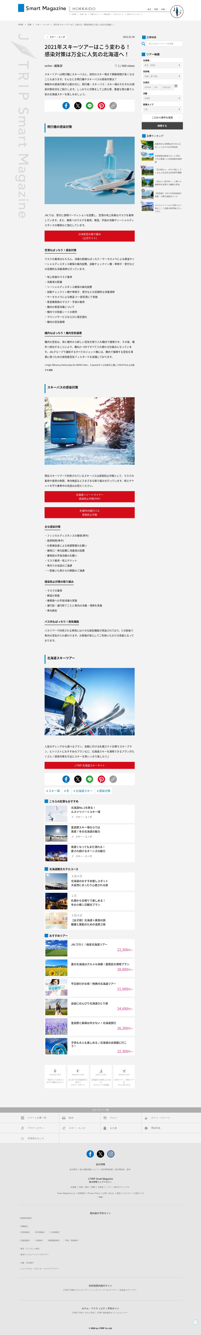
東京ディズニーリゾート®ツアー (34, 1254)
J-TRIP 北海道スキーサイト (89, 765)
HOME (74, 14)
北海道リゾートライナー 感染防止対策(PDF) (89, 496)
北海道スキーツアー (128, 1290)
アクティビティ (36, 1128)
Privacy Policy (94, 1193)
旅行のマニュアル (133, 14)
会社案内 (73, 1169)
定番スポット (95, 14)
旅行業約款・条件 (123, 1169)
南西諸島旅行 (54, 1240)
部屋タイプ (148, 104)
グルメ (113, 1117)
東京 (149, 9)
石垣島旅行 (25, 1232)
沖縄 (163, 9)
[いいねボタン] (195, 1322)
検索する (162, 125)
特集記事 (107, 14)
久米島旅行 (55, 1232)
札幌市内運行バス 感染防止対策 (90, 512)
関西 (156, 9)
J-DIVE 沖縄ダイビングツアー (76, 1290)
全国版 (73, 1187)
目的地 (146, 71)
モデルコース (118, 14)
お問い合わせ (108, 1193)
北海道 (100, 1187)
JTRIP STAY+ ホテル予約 (83, 1313)
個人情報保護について (89, 1169)
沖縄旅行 (24, 1226)
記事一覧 (83, 14)
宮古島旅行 (40, 1232)
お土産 (113, 1128)
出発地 (146, 60)
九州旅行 (39, 1240)
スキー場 (54, 791)
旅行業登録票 (107, 1169)
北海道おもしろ (36, 1138)
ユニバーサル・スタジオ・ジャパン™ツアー (39, 1269)
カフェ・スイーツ (160, 1117)
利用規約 (81, 1193)
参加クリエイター (124, 1193)
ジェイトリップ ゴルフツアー (104, 1290)
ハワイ (109, 1187)
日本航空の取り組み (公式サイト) (89, 236)
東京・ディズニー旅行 (30, 1249)
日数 (145, 93)
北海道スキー (84, 791)
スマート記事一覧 (37, 1117)
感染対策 (104, 791)
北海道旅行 (25, 1240)
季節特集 (156, 1128)
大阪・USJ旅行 (27, 1263)
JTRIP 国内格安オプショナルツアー (112, 1313)
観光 (71, 1117)
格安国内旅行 (26, 1218)
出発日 (146, 82)
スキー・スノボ (77, 1128)
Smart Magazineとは (66, 1193)
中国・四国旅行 (71, 1240)
